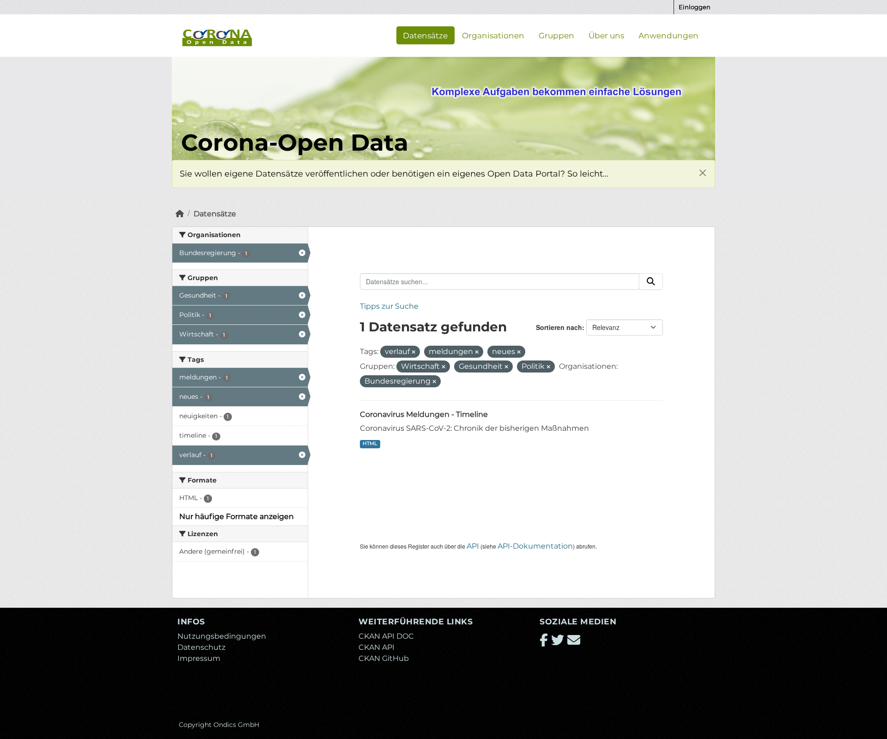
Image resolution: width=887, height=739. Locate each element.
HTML (370, 443)
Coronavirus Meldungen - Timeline (424, 414)
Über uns (606, 35)
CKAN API (376, 647)
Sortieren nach (559, 327)
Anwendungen (668, 35)
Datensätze (425, 35)
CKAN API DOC (386, 636)
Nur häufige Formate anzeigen (236, 516)
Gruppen (556, 35)
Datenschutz (201, 647)
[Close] (702, 172)
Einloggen (695, 7)
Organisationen (493, 35)
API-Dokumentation (535, 546)
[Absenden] (651, 281)
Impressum (198, 658)
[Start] (180, 213)
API (473, 546)
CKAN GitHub (383, 658)
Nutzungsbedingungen (221, 636)
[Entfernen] (413, 352)
